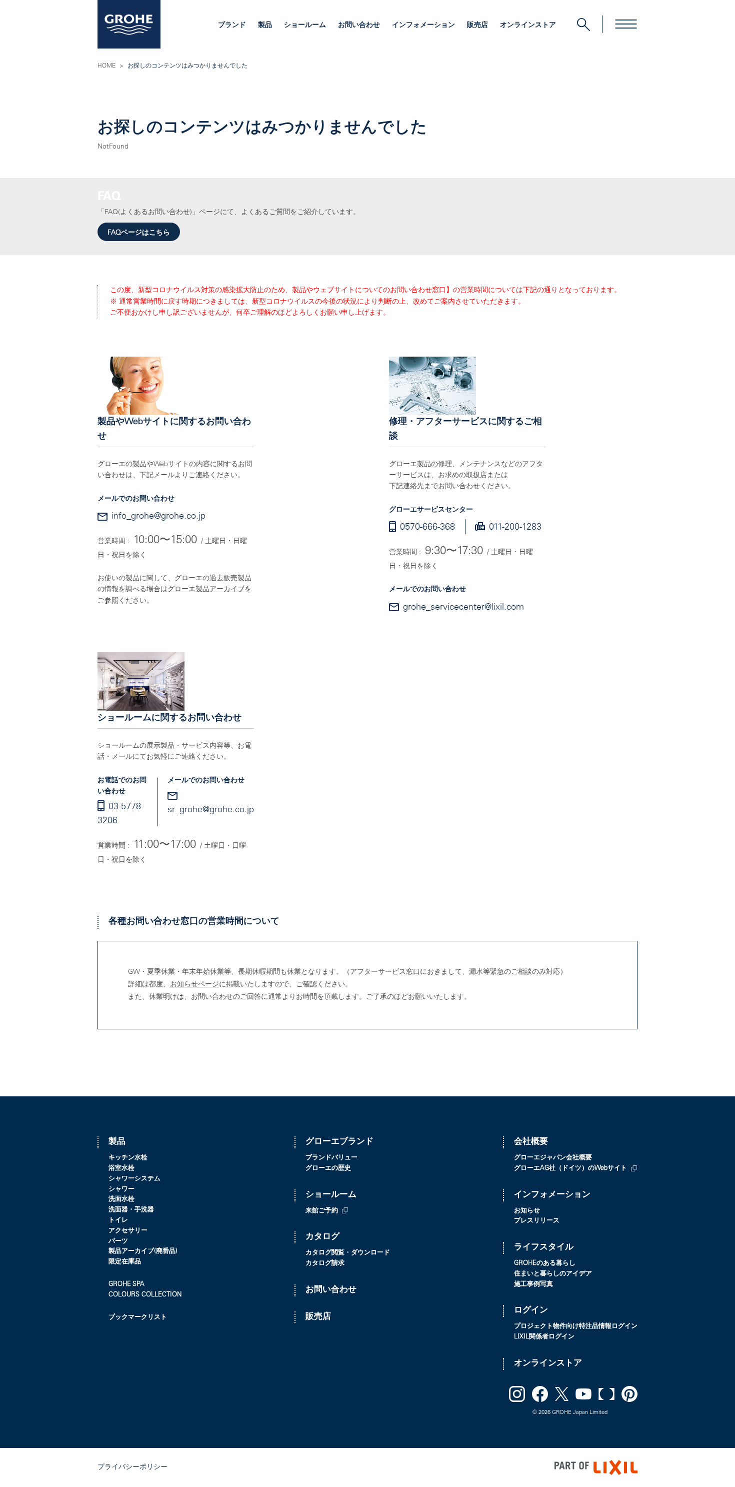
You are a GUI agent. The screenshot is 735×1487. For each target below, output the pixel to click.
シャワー (121, 1189)
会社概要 (531, 1142)
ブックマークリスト (137, 1317)
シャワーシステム (134, 1179)
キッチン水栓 (128, 1158)
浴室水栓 (121, 1168)
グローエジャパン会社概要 (553, 1158)
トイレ (118, 1220)
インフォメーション (423, 25)
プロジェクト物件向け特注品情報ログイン (576, 1326)
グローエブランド (340, 1142)
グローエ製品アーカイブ (206, 589)
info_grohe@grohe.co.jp (159, 516)
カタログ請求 (325, 1263)
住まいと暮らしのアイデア (553, 1274)
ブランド (232, 25)
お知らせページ (194, 984)
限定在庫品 (124, 1262)
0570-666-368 (427, 527)
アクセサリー (128, 1231)
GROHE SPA (126, 1284)
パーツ (118, 1241)
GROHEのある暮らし (545, 1263)
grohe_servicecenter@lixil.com (463, 607)
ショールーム (305, 25)
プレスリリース (537, 1221)
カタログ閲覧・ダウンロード (348, 1253)
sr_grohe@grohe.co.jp (211, 810)
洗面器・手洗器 (131, 1210)
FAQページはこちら (139, 233)
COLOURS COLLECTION (145, 1295)
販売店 (477, 25)
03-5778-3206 (121, 814)
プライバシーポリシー (133, 1467)
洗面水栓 (121, 1199)
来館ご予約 (322, 1211)
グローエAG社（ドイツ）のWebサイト (570, 1168)
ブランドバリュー (332, 1158)
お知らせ (527, 1211)
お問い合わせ (359, 25)
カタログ (323, 1237)
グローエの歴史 (328, 1168)
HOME (107, 66)
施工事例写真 (533, 1284)
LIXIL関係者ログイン (544, 1337)
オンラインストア (528, 25)
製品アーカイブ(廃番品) (143, 1251)
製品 (265, 25)
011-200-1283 (515, 527)
